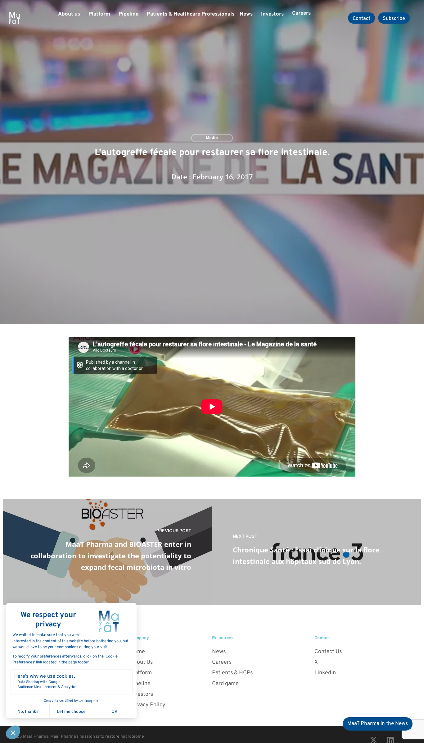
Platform (99, 14)
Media (212, 138)
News (246, 14)
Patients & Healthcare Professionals (190, 14)
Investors (272, 14)
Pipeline (128, 14)
